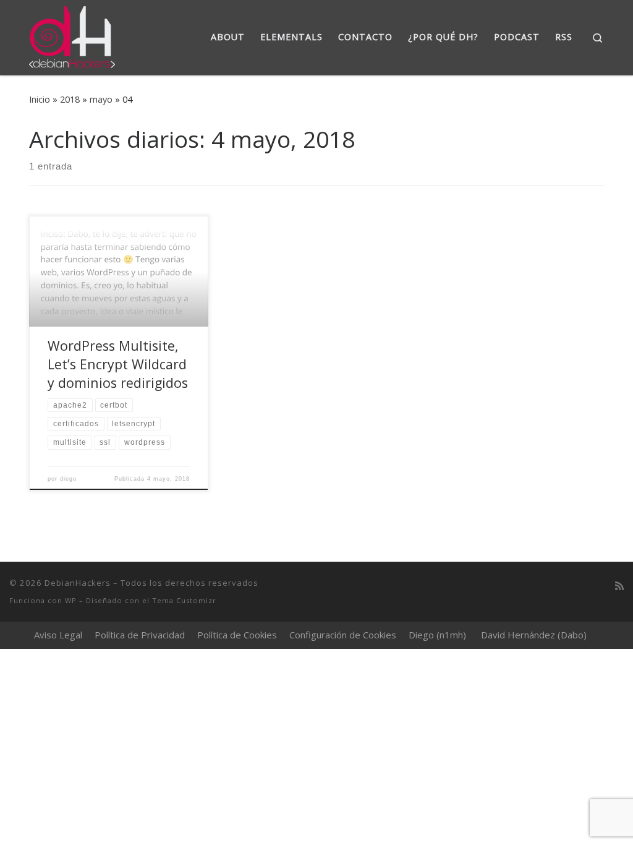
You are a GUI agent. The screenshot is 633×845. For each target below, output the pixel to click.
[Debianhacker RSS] (619, 586)
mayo (101, 99)
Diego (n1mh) (437, 634)
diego (68, 479)
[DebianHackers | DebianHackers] (72, 35)
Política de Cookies (237, 634)
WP (71, 600)
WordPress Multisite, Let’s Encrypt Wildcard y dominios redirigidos (118, 364)
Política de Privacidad (140, 634)
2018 (70, 99)
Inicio (39, 99)
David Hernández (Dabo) (534, 634)
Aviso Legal (58, 634)
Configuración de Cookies (342, 634)
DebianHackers (78, 582)
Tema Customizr (184, 600)
